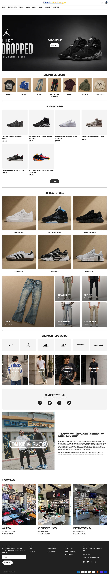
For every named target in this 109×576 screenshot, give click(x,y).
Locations (32, 551)
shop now (54, 45)
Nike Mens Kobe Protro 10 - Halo (66, 137)
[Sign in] (102, 3)
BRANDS (34, 7)
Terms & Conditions (70, 551)
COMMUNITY (48, 7)
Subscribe (7, 562)
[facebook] (50, 403)
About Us (32, 548)
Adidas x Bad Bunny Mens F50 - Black (12, 137)
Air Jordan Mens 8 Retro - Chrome (40, 137)
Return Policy (69, 554)
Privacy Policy (69, 548)
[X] (59, 403)
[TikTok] (69, 403)
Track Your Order (52, 548)
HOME (31, 546)
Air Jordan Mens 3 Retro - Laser (93, 137)
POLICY (66, 546)
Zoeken (31, 3)
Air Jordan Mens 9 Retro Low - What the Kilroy (41, 171)
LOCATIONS (56, 7)
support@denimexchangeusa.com (92, 557)
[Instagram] (40, 403)
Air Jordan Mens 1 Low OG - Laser (13, 171)
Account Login (51, 551)
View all (54, 181)
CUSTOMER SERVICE (51, 546)
